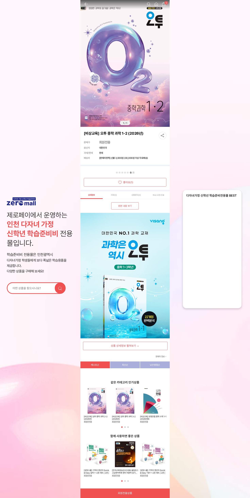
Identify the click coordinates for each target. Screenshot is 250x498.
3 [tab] (128, 428)
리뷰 (114, 195)
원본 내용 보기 (125, 206)
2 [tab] (125, 428)
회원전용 (104, 142)
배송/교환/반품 (158, 195)
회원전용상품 (125, 493)
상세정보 (91, 195)
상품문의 (136, 195)
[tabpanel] (97, 405)
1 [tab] (122, 428)
